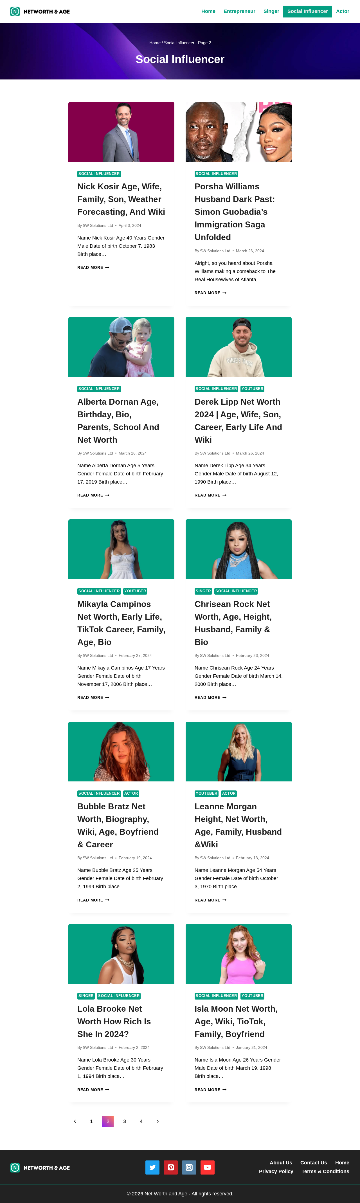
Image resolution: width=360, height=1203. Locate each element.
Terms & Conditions (325, 1171)
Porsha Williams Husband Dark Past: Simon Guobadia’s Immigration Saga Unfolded (235, 212)
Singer (271, 11)
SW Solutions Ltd (98, 225)
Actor (342, 11)
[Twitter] (152, 1167)
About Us (281, 1163)
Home (208, 11)
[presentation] (121, 132)
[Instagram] (189, 1167)
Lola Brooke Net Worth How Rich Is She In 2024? (114, 1021)
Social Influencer (307, 11)
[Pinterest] (171, 1167)
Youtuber (252, 389)
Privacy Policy (276, 1171)
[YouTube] (208, 1167)
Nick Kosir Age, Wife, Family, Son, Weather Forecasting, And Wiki (121, 199)
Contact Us (313, 1163)
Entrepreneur (239, 11)
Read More (93, 267)
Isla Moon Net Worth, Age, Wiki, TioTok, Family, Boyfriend (236, 1021)
